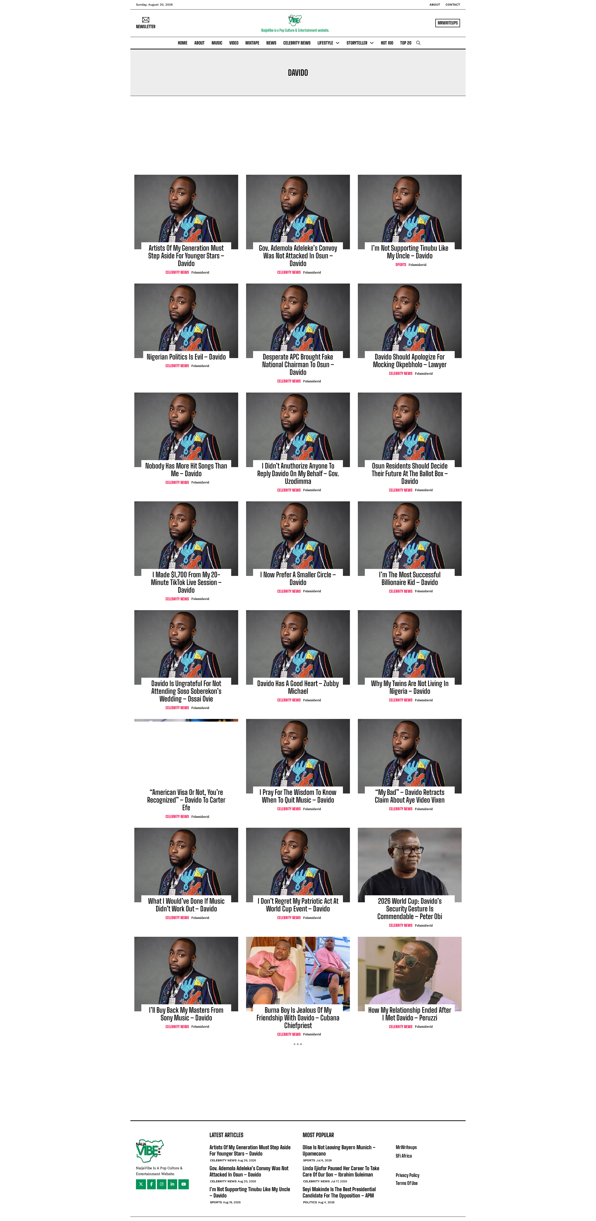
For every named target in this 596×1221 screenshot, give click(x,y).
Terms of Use (407, 1183)
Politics (310, 1202)
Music (217, 42)
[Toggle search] (418, 42)
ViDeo (233, 42)
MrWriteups (406, 1147)
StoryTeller (357, 42)
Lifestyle (325, 42)
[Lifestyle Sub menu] (337, 43)
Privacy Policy (407, 1175)
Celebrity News (297, 42)
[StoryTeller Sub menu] (372, 43)
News (271, 42)
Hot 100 (387, 42)
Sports (401, 264)
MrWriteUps (448, 22)
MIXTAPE (252, 42)
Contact (453, 4)
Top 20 (405, 42)
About (435, 4)
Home (182, 42)
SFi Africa (404, 1156)
